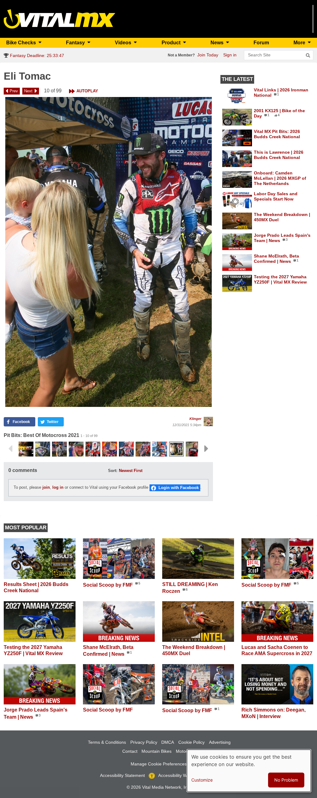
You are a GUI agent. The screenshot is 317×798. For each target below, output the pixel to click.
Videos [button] (123, 42)
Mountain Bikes (156, 751)
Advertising (220, 742)
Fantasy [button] (76, 42)
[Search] (308, 55)
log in (57, 487)
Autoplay (87, 91)
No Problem (286, 780)
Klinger (195, 419)
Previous (10, 448)
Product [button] (172, 42)
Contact (129, 751)
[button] (108, 252)
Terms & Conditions (107, 742)
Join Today (207, 54)
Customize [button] (202, 780)
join (46, 487)
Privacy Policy (143, 742)
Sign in (230, 54)
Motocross (186, 751)
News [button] (218, 42)
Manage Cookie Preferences (159, 763)
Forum (261, 42)
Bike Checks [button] (21, 42)
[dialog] (249, 771)
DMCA (167, 742)
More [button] (299, 42)
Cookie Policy (191, 742)
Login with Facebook (178, 487)
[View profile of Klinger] (208, 421)
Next (28, 91)
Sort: (112, 470)
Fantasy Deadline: (36, 55)
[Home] (59, 18)
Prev (14, 91)
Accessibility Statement (122, 775)
